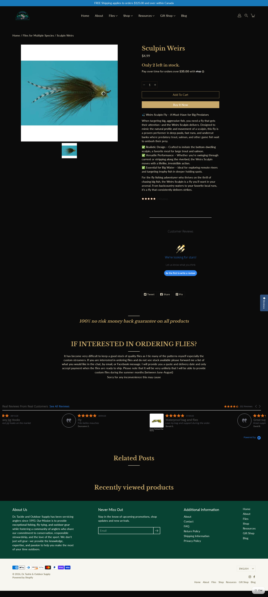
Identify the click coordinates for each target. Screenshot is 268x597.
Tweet (150, 294)
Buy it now (180, 105)
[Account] (239, 15)
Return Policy (192, 531)
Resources (145, 16)
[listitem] (33, 424)
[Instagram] (249, 577)
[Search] (246, 15)
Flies (112, 16)
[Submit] (156, 530)
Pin (181, 294)
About (99, 16)
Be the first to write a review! (180, 273)
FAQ (186, 526)
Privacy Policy (192, 540)
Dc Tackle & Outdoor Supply (36, 574)
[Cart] (253, 15)
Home (85, 16)
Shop (126, 16)
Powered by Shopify (22, 577)
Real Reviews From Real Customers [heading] (25, 406)
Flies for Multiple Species (38, 35)
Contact (188, 521)
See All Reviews (59, 406)
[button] (256, 406)
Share (167, 294)
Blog (184, 16)
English (244, 568)
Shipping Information (196, 536)
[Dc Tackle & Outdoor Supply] (22, 15)
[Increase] (155, 84)
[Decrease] (144, 84)
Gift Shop (166, 16)
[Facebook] (254, 577)
